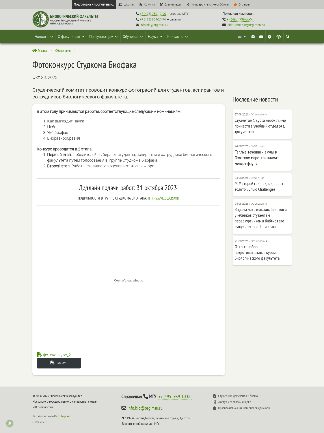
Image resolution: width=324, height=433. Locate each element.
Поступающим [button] (101, 37)
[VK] (253, 36)
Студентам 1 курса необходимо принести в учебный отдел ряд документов (260, 126)
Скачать (61, 363)
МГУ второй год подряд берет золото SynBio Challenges (259, 186)
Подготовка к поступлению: (94, 4)
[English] (242, 36)
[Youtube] (261, 36)
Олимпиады (173, 4)
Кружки (149, 4)
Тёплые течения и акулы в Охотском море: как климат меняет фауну (257, 157)
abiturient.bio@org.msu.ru (246, 25)
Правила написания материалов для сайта (244, 408)
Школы (128, 4)
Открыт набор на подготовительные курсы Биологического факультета (257, 252)
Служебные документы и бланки (238, 396)
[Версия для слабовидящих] (278, 36)
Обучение (130, 37)
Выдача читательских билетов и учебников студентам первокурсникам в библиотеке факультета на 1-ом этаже (261, 218)
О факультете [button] (69, 37)
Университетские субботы (210, 4)
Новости (41, 37)
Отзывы (244, 4)
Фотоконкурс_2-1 (58, 355)
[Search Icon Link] (288, 36)
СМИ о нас (257, 146)
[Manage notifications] (9, 423)
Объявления (259, 114)
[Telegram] (270, 36)
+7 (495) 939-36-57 (240, 19)
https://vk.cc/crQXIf (163, 198)
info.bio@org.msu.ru (154, 25)
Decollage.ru (62, 416)
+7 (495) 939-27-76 (153, 19)
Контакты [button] (175, 37)
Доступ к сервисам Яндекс (234, 402)
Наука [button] (153, 37)
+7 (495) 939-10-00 (153, 13)
